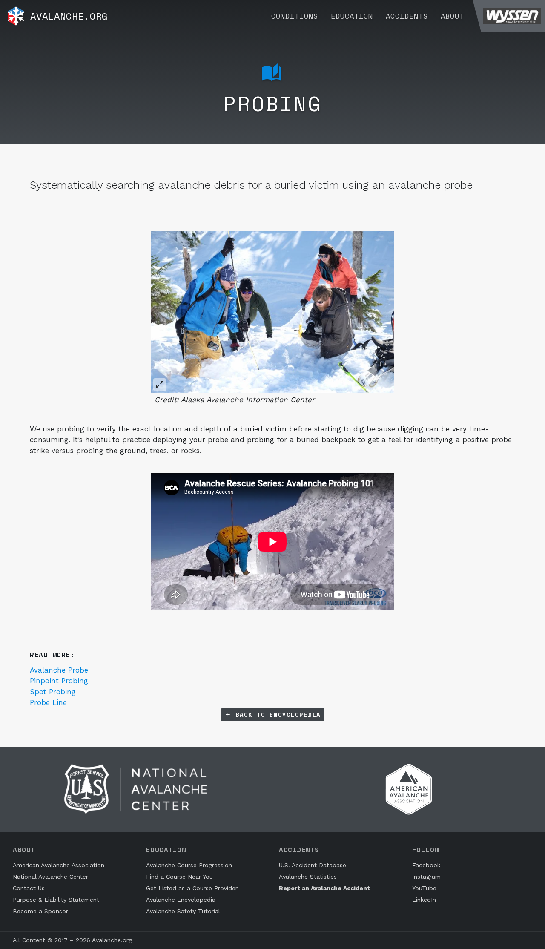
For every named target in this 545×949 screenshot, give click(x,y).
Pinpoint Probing (59, 680)
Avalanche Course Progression (189, 865)
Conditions (294, 16)
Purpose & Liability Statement (56, 899)
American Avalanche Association (58, 865)
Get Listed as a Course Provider (192, 888)
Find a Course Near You (179, 876)
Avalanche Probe (59, 670)
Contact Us (29, 888)
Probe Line (48, 702)
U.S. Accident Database (312, 865)
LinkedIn (424, 899)
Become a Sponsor (40, 911)
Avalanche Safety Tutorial (183, 911)
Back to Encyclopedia (276, 714)
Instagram (426, 876)
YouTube (424, 888)
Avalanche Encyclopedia (180, 899)
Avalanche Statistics (308, 876)
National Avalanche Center (50, 876)
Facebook (426, 865)
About (452, 16)
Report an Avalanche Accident (324, 888)
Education (352, 16)
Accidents (407, 16)
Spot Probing (53, 691)
